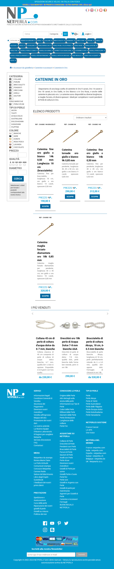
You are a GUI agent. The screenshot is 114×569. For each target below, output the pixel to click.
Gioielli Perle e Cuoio (68, 474)
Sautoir (17, 96)
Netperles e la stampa (43, 458)
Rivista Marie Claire (42, 460)
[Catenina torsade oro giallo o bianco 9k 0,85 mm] (70, 137)
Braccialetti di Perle (68, 449)
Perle (88, 395)
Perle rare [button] (78, 45)
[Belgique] (105, 10)
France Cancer (92, 427)
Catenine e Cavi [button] (80, 50)
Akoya (14, 110)
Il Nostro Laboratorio (43, 431)
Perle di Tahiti (91, 401)
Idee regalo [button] (76, 55)
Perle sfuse (19, 104)
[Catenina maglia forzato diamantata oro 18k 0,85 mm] (45, 230)
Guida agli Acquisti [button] (91, 55)
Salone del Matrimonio (43, 474)
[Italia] (96, 10)
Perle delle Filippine (94, 407)
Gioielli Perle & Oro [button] (96, 50)
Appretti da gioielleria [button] (63, 50)
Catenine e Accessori (69, 499)
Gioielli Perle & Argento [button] (19, 55)
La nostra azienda (41, 426)
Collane (17, 79)
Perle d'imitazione (67, 418)
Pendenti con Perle (68, 446)
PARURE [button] (90, 40)
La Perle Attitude (41, 463)
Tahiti (14, 113)
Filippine (15, 127)
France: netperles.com (95, 448)
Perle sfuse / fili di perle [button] (62, 45)
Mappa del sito (40, 418)
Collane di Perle (66, 441)
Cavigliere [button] (31, 45)
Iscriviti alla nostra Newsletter (47, 549)
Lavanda (17, 144)
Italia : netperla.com (94, 450)
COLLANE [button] (47, 40)
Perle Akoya (91, 398)
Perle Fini (64, 426)
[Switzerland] (101, 10)
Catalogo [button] (14, 40)
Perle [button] (39, 40)
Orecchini (18, 90)
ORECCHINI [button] (81, 40)
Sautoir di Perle (66, 455)
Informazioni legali (42, 395)
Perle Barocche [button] (44, 45)
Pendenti (18, 88)
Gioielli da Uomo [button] (45, 50)
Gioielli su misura (41, 511)
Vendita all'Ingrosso (42, 415)
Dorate (17, 139)
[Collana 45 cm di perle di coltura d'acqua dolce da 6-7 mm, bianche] (45, 325)
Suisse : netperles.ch (94, 456)
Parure (17, 82)
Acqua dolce (17, 116)
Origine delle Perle (67, 395)
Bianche (17, 133)
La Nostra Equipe (41, 429)
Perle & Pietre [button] (91, 45)
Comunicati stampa (42, 466)
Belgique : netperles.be (95, 459)
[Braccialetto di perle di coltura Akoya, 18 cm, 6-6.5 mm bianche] (95, 325)
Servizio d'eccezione (42, 440)
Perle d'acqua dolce (94, 409)
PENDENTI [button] (70, 40)
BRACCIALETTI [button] (59, 40)
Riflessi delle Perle (67, 412)
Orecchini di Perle (67, 444)
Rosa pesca (19, 142)
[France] (87, 10)
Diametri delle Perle (68, 415)
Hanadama (16, 124)
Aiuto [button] (12, 60)
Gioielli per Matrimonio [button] (40, 55)
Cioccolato (19, 147)
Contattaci (38, 445)
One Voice (90, 433)
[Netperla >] (9, 68)
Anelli (16, 93)
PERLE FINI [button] (14, 50)
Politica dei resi (40, 514)
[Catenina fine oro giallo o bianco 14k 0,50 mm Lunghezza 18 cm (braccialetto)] (45, 137)
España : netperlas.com (96, 453)
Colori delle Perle (67, 409)
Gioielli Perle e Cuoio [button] (28, 50)
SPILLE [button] (21, 45)
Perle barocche (16, 101)
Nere (16, 136)
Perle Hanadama (93, 415)
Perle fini (63, 477)
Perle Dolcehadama (94, 412)
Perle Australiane (93, 404)
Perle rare (64, 480)
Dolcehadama (17, 121)
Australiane (16, 119)
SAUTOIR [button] (13, 45)
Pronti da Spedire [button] (27, 40)
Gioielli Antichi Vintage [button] (60, 55)
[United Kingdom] (92, 10)
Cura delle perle (40, 503)
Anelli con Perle (66, 458)
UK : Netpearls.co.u (94, 461)
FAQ (35, 443)
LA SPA (89, 430)
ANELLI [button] (98, 40)
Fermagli (63, 502)
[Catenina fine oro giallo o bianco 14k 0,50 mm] (95, 137)
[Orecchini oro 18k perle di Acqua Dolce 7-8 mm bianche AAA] (70, 325)
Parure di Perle (66, 452)
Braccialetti (19, 85)
